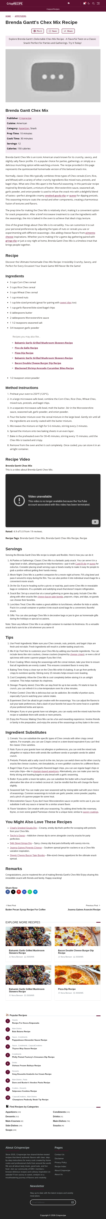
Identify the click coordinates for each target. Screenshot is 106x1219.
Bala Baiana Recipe (21, 1031)
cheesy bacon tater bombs (50, 597)
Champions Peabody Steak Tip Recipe (30, 1099)
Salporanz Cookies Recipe (24, 1091)
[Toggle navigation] (98, 3)
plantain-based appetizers (46, 771)
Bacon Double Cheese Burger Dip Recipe (38, 363)
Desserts (15, 1071)
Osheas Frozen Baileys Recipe (26, 1065)
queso (72, 195)
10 (8, 1097)
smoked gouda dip (55, 195)
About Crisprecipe (62, 1170)
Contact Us (59, 1154)
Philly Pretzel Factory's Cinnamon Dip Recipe (33, 1057)
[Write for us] (77, 3)
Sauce (14, 1037)
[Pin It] (19, 892)
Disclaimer (59, 1158)
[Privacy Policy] (73, 3)
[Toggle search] (93, 3)
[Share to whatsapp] (30, 892)
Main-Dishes (17, 1029)
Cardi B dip (80, 564)
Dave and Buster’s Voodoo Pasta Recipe (31, 1082)
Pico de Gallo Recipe (26, 347)
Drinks (14, 1063)
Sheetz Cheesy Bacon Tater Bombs (27, 855)
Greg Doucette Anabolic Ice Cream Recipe (31, 1074)
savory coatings (90, 812)
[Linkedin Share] (24, 892)
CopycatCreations (35, 1046)
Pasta (25, 1080)
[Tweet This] (13, 892)
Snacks (15, 1020)
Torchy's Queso (17, 835)
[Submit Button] (73, 1202)
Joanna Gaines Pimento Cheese (26, 848)
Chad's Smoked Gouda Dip (23, 828)
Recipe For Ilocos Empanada (25, 1023)
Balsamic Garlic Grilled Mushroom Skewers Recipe (44, 342)
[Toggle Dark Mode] (88, 3)
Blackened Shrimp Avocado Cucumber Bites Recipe (44, 368)
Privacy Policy (61, 1162)
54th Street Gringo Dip (21, 843)
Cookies (15, 1088)
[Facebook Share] (8, 892)
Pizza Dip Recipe (24, 352)
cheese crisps (77, 654)
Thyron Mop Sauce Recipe (24, 1048)
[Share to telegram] (35, 892)
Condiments (22, 1037)
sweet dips (65, 302)
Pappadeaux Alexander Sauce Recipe (29, 1040)
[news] (69, 3)
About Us (59, 1174)
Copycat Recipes (53, 9)
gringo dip (11, 240)
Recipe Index (60, 1166)
